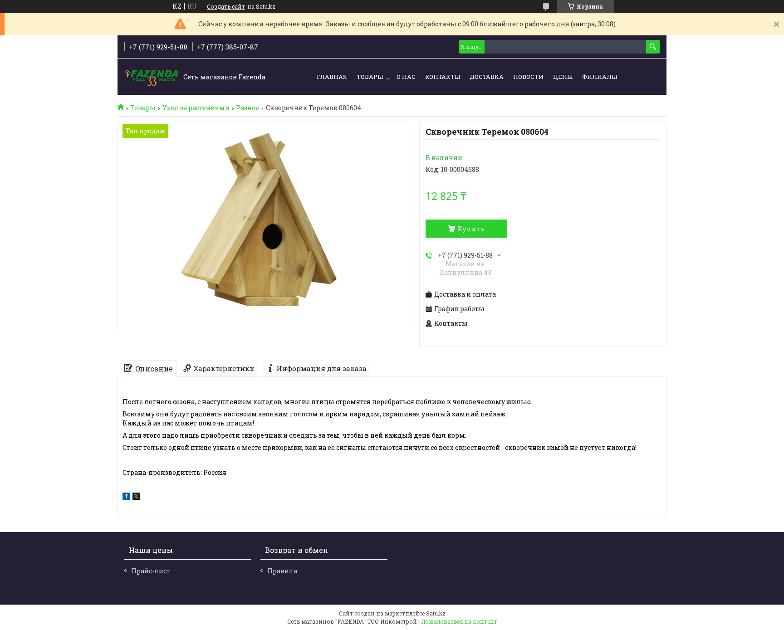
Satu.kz (436, 613)
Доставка (487, 77)
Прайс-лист (150, 571)
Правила (282, 571)
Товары (370, 77)
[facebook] (126, 497)
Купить (471, 228)
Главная (332, 77)
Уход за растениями (196, 108)
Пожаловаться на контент (459, 621)
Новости (528, 77)
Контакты (442, 77)
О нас (406, 77)
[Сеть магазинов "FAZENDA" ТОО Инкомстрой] (151, 77)
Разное (247, 108)
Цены (563, 77)
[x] (136, 497)
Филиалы (599, 77)
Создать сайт (226, 6)
